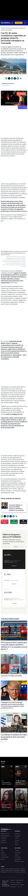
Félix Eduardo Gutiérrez (8, 83)
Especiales (16, 870)
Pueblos (23, 869)
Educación (3, 872)
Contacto (3, 840)
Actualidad (4, 58)
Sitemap (22, 884)
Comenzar (14, 583)
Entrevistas (18, 857)
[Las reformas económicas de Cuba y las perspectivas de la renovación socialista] (14, 723)
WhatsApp (14, 522)
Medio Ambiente (9, 869)
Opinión (17, 855)
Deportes (23, 872)
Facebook (17, 833)
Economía (17, 869)
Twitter (16, 838)
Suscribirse (14, 565)
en (20, 886)
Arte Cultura (10, 872)
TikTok (16, 842)
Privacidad (3, 842)
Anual (22, 546)
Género (11, 870)
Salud (7, 870)
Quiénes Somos (5, 833)
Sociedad (22, 870)
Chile (2, 850)
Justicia (3, 870)
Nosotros (12, 880)
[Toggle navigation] (25, 22)
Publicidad (3, 838)
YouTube (23, 522)
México (2, 852)
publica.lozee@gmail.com (13, 414)
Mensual (16, 546)
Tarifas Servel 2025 (14, 884)
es (18, 886)
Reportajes (17, 859)
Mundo (15, 58)
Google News (5, 521)
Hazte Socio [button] (18, 22)
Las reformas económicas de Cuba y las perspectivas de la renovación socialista (14, 737)
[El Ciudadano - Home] (7, 23)
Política (3, 869)
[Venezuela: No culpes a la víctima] (14, 664)
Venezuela (21, 58)
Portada (10, 58)
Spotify (17, 844)
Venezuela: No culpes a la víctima (11, 676)
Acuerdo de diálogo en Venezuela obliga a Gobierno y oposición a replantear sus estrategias (16, 507)
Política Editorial (5, 836)
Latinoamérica (4, 857)
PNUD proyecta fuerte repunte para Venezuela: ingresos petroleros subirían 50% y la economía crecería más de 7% (14, 645)
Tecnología (17, 872)
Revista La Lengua (19, 861)
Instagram (17, 836)
